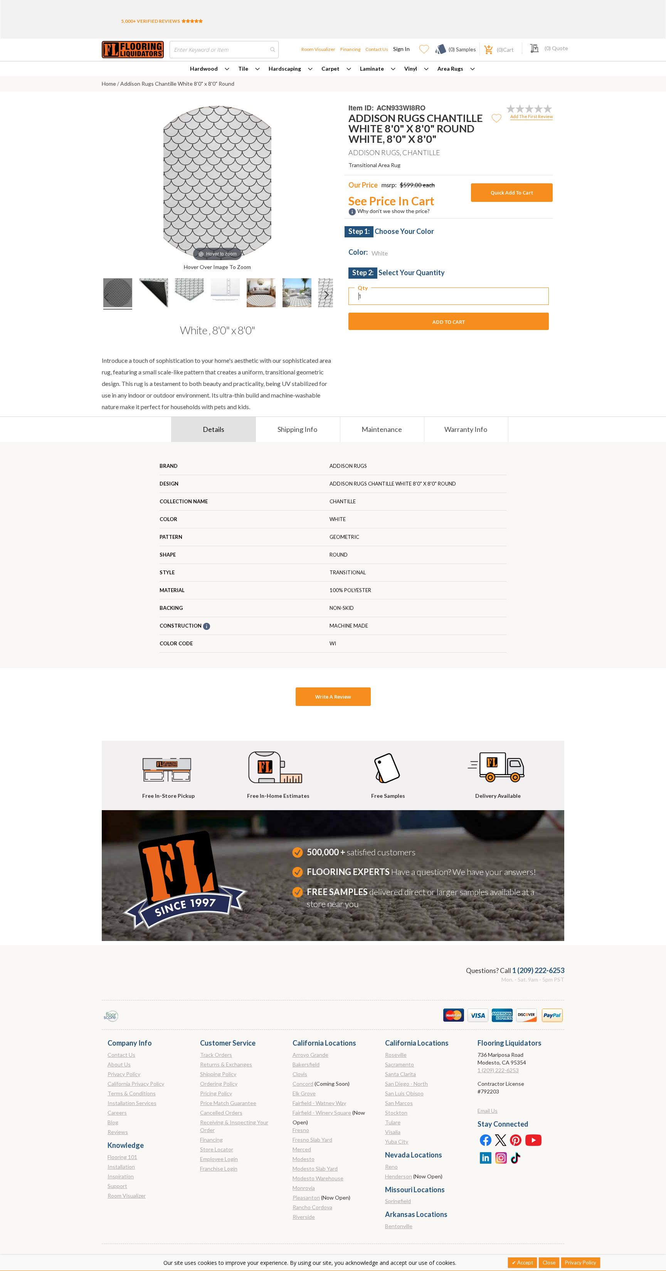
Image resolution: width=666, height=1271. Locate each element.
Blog (113, 1122)
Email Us (488, 1110)
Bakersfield (306, 1064)
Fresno (301, 1130)
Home (109, 83)
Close (549, 1262)
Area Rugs (450, 68)
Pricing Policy (216, 1093)
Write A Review (333, 696)
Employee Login (219, 1159)
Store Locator (216, 1149)
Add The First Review (531, 116)
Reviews (118, 1132)
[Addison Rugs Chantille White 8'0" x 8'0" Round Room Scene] (153, 294)
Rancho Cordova (312, 1207)
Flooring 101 (122, 1157)
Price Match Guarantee (228, 1103)
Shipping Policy (218, 1074)
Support (117, 1186)
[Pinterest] (516, 1139)
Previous (105, 299)
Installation (121, 1166)
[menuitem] (209, 68)
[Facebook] (485, 1139)
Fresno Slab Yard (312, 1139)
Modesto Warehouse (318, 1178)
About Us (119, 1064)
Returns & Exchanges (226, 1064)
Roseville (396, 1054)
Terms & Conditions (132, 1093)
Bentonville (398, 1226)
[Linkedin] (485, 1157)
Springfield (398, 1201)
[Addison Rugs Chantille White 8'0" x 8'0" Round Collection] (117, 294)
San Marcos (399, 1103)
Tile (243, 68)
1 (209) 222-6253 (538, 970)
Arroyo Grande (310, 1054)
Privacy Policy (124, 1074)
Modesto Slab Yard (315, 1168)
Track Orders (216, 1054)
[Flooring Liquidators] (133, 49)
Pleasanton (306, 1197)
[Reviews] (192, 21)
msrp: (389, 184)
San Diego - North (406, 1083)
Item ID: (361, 108)
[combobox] (224, 49)
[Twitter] (500, 1139)
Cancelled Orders (221, 1112)
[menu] (333, 68)
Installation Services (132, 1103)
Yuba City (396, 1141)
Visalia (392, 1132)
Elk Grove (304, 1093)
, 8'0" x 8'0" (217, 330)
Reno (391, 1166)
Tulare (392, 1122)
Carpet (330, 68)
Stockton (396, 1112)
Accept (524, 1262)
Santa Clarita (400, 1074)
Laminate (372, 68)
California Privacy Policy (136, 1083)
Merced (302, 1149)
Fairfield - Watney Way (319, 1103)
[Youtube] (533, 1139)
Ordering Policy (218, 1083)
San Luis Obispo (404, 1093)
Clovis (300, 1074)
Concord (303, 1083)
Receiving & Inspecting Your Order (234, 1126)
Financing (350, 49)
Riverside (304, 1216)
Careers (117, 1112)
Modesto (303, 1159)
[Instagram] (500, 1157)
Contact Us (376, 49)
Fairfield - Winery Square (322, 1112)
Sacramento (399, 1064)
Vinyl (410, 68)
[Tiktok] (516, 1157)
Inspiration (121, 1176)
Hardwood (204, 68)
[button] (497, 118)
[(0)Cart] (484, 48)
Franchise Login (218, 1168)
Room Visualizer (318, 49)
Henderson (398, 1176)
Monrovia (304, 1188)
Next (329, 299)
